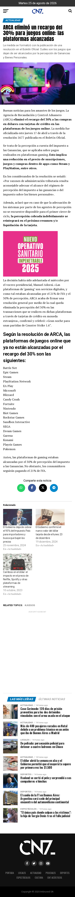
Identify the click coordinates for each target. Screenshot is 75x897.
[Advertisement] (37, 653)
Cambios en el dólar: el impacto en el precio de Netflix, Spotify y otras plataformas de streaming (16, 579)
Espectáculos (23, 877)
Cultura (39, 877)
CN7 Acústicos (54, 877)
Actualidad (35, 873)
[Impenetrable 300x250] (37, 254)
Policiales (51, 873)
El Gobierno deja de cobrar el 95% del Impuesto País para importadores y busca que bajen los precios (17, 534)
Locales (22, 873)
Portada (9, 873)
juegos (30, 605)
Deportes (65, 873)
